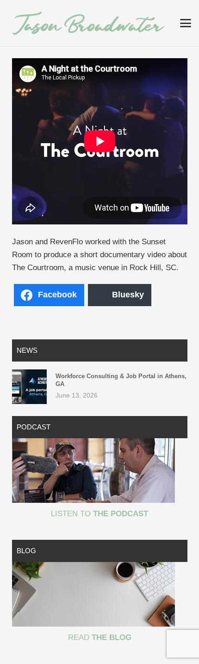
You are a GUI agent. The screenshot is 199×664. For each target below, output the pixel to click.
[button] (185, 23)
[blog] (99, 594)
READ (99, 637)
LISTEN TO (99, 513)
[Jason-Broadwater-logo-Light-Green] (88, 23)
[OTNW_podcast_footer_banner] (99, 470)
